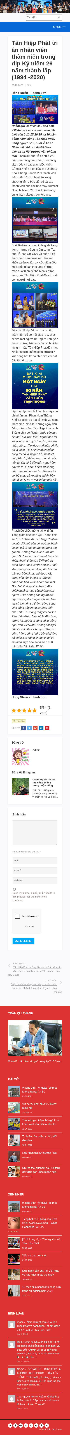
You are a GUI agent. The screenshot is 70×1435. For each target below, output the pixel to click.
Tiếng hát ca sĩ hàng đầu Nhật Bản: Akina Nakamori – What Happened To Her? (39, 1222)
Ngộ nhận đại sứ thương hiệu (39, 1152)
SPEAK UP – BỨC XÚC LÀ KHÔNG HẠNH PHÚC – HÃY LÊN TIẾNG (39, 1373)
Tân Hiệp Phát (19, 721)
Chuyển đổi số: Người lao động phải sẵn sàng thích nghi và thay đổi (38, 1345)
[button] (35, 27)
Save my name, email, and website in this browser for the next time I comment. (34, 896)
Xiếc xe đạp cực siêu (34, 1255)
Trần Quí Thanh (54, 1429)
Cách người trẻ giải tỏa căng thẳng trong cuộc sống (44, 782)
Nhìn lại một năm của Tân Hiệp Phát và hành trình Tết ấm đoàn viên (38, 1325)
